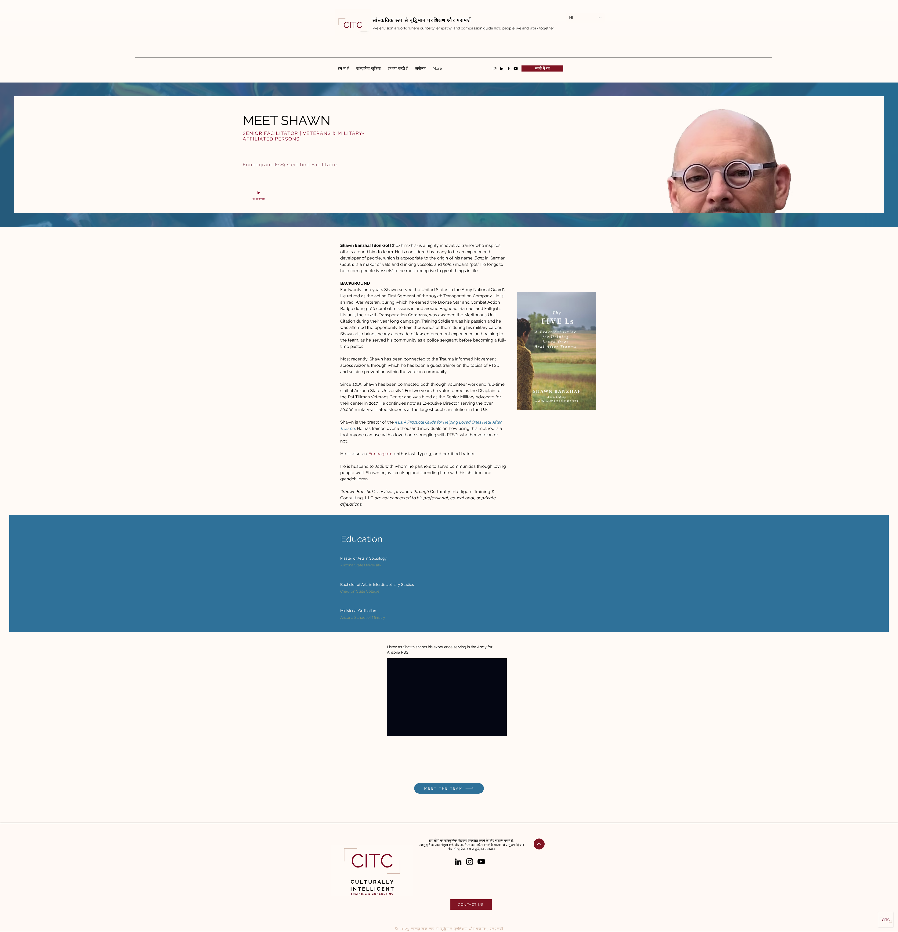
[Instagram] (494, 68)
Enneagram (381, 453)
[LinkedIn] (501, 68)
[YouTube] (481, 861)
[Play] (258, 193)
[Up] (539, 843)
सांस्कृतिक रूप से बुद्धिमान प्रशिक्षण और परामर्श (421, 20)
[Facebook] (508, 68)
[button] (542, 68)
